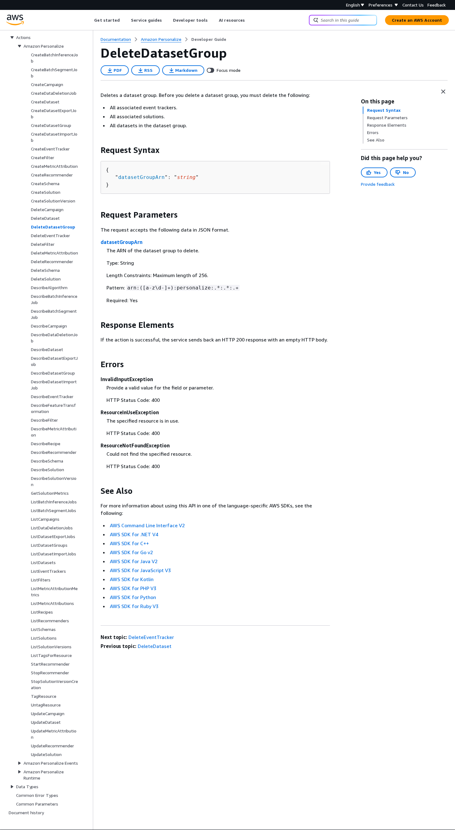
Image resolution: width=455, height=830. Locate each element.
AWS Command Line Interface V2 (147, 525)
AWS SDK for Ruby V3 (134, 606)
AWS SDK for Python (133, 597)
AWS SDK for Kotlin (132, 579)
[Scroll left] (89, 20)
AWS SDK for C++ (129, 543)
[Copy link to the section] (95, 150)
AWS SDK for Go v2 (131, 552)
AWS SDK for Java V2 (134, 561)
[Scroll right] (250, 20)
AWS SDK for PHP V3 (133, 588)
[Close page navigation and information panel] (443, 92)
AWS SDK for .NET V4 (134, 534)
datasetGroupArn (141, 177)
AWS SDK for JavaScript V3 (140, 570)
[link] (208, 39)
